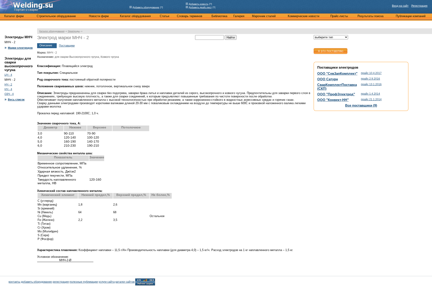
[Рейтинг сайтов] (145, 281)
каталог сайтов (125, 281)
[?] (161, 7)
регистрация (61, 281)
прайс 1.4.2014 (370, 93)
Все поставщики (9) (361, 105)
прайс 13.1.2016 (371, 84)
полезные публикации (84, 281)
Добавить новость (198, 4)
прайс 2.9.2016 (370, 78)
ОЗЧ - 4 (9, 94)
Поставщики (67, 45)
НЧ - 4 (8, 89)
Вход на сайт (400, 5)
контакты (14, 281)
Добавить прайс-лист (200, 7)
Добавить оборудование (146, 7)
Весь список (16, 99)
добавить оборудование (36, 281)
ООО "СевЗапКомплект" (337, 73)
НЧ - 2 (8, 84)
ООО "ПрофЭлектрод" (336, 94)
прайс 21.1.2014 (371, 99)
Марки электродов (20, 47)
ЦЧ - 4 (8, 74)
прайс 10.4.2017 (371, 73)
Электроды (74, 31)
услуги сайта (107, 281)
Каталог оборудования (51, 31)
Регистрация (419, 5)
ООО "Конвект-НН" (333, 100)
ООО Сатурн (327, 79)
